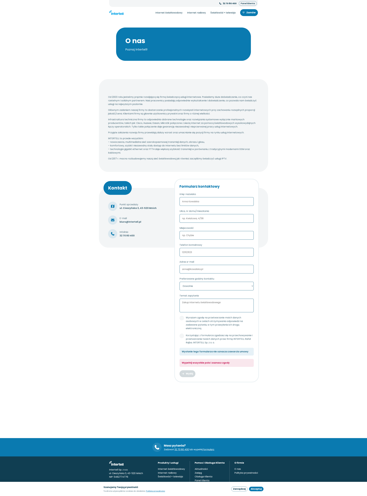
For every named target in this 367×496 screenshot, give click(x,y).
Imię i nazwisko (187, 194)
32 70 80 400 (230, 3)
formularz (208, 449)
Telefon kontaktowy (190, 245)
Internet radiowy (196, 12)
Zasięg (198, 472)
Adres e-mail (186, 261)
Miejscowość (186, 228)
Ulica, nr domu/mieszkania (194, 211)
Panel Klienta (202, 480)
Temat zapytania (189, 295)
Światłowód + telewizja (223, 12)
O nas (237, 469)
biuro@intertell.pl (130, 221)
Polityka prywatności (246, 472)
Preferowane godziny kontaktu (196, 278)
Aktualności (201, 469)
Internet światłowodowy (168, 12)
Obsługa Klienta (203, 476)
